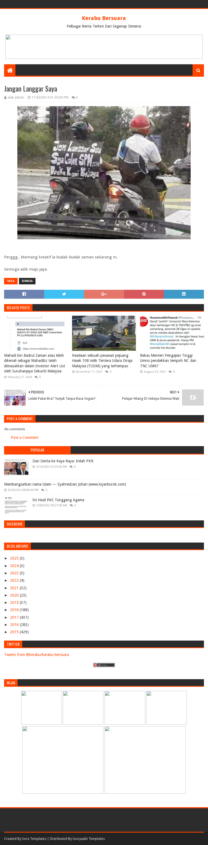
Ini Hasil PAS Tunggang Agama (58, 500)
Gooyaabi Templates (89, 839)
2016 (15, 624)
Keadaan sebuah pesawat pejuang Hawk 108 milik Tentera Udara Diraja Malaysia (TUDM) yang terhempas (102, 360)
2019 (15, 602)
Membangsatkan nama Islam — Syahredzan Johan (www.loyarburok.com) (65, 484)
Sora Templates (34, 839)
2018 (15, 610)
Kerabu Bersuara (104, 18)
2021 (15, 588)
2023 (15, 573)
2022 (15, 580)
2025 (15, 558)
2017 (15, 617)
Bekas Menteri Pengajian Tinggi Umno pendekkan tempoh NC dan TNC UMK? (168, 360)
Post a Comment (24, 437)
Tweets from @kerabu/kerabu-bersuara (36, 654)
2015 (15, 632)
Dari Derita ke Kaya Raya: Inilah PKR (62, 461)
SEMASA (27, 281)
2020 (15, 595)
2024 (15, 566)
